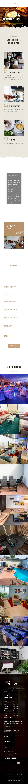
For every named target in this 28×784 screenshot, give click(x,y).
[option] (14, 242)
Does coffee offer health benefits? (11, 730)
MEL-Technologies (17, 780)
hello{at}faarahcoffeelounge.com (11, 753)
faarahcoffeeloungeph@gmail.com (11, 754)
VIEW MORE (14, 369)
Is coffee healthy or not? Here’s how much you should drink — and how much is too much (13, 723)
